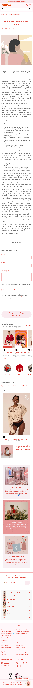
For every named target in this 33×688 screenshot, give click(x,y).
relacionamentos (17, 17)
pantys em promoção (22, 629)
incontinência (4, 638)
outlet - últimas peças (22, 631)
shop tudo (4, 640)
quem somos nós (5, 645)
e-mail (3, 262)
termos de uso (5, 684)
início (2, 14)
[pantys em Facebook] (20, 663)
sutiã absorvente (6, 635)
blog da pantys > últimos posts (14, 14)
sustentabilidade (6, 649)
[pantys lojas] (16, 476)
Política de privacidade (9, 297)
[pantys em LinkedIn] (20, 666)
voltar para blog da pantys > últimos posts (17, 314)
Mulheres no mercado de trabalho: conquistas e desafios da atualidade (23, 447)
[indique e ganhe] (16, 511)
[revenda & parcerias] (16, 545)
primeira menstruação (7, 629)
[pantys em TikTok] (17, 666)
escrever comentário (10, 290)
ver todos (29, 325)
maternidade (6, 17)
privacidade (13, 684)
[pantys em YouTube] (23, 663)
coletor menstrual (6, 631)
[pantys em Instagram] (17, 663)
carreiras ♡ (4, 654)
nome (3, 254)
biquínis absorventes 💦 (8, 633)
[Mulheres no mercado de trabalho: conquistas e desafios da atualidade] (7, 451)
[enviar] (27, 583)
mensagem (5, 271)
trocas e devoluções (22, 652)
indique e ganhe (20, 647)
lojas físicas (4, 652)
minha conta (19, 645)
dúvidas (18, 649)
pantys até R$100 (21, 633)
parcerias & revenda (22, 654)
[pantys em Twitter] (26, 663)
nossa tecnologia (6, 647)
